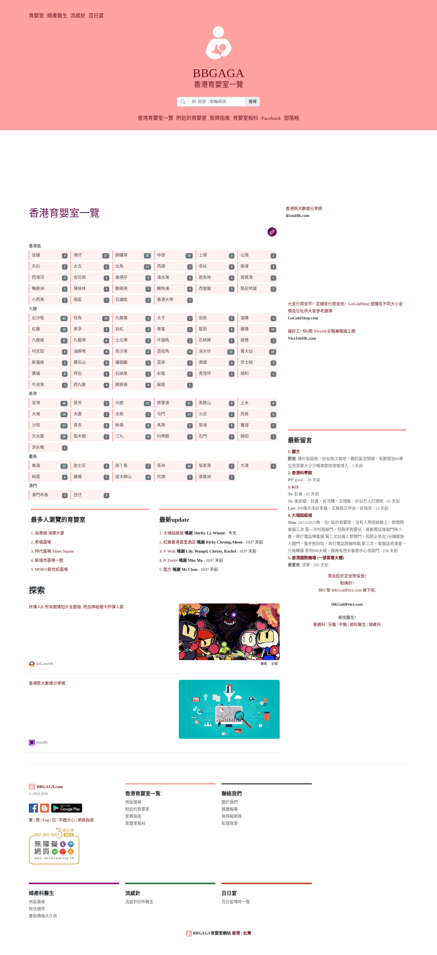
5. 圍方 (165, 569)
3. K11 (293, 487)
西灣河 (38, 277)
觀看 (264, 664)
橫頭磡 (121, 362)
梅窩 (36, 476)
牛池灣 (38, 384)
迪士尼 (80, 465)
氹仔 (78, 495)
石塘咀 (121, 299)
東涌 (36, 465)
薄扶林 (80, 288)
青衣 (78, 425)
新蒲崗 (38, 362)
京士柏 (247, 362)
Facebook (271, 118)
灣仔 (78, 255)
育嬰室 (36, 15)
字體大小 (67, 820)
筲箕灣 (247, 277)
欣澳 (161, 476)
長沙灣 (121, 351)
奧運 (203, 362)
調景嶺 (121, 384)
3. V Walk (167, 551)
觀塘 (245, 329)
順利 (245, 373)
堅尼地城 (249, 288)
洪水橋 (38, 447)
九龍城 (38, 340)
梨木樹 (80, 436)
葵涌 (203, 425)
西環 (161, 266)
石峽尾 (121, 373)
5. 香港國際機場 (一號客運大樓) (316, 558)
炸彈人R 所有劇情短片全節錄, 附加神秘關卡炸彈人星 (76, 607)
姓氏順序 (37, 909)
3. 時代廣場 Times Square (52, 551)
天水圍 (38, 436)
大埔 (36, 414)
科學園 (163, 436)
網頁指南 (86, 820)
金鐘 (36, 255)
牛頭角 (163, 340)
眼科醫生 (358, 624)
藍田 (203, 329)
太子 (161, 318)
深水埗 (205, 351)
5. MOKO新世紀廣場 (49, 569)
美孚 (78, 329)
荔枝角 (163, 351)
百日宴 (96, 15)
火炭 (203, 414)
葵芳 (78, 403)
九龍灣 (80, 340)
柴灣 (245, 266)
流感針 (77, 15)
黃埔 (36, 373)
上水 (245, 403)
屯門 (161, 414)
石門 (203, 436)
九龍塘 (121, 318)
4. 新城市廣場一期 (47, 560)
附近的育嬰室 (191, 118)
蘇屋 (161, 384)
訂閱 (275, 664)
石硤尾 (205, 340)
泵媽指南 (220, 118)
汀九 (119, 436)
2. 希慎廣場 (41, 542)
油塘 (245, 318)
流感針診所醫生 (139, 902)
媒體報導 (230, 809)
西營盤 (205, 288)
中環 (161, 255)
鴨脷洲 (38, 288)
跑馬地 (205, 277)
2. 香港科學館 (300, 473)
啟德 (245, 340)
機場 (78, 476)
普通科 (319, 624)
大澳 (245, 465)
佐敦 (203, 318)
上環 (203, 255)
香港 (236, 933)
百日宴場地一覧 (236, 902)
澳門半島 (40, 495)
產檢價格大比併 (43, 916)
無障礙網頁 (232, 816)
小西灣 (38, 299)
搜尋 (253, 101)
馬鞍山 (205, 403)
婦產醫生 (57, 15)
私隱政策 (230, 823)
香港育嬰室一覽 (155, 118)
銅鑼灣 (121, 255)
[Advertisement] (218, 165)
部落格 (291, 118)
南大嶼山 (123, 476)
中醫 (343, 624)
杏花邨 (80, 277)
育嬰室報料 (245, 118)
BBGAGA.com (50, 787)
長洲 (161, 465)
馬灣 (161, 425)
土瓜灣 (121, 340)
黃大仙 (247, 351)
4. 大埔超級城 (300, 515)
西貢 (245, 414)
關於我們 (230, 802)
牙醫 (332, 624)
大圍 (78, 414)
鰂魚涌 (163, 288)
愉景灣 (205, 465)
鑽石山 (80, 362)
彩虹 (119, 329)
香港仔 (121, 277)
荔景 (161, 362)
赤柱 (203, 266)
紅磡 (36, 329)
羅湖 (245, 425)
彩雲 (161, 373)
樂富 (161, 329)
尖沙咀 (38, 318)
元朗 (119, 403)
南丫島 (121, 465)
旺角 (78, 318)
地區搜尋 (133, 802)
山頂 (245, 255)
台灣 (247, 933)
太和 (119, 414)
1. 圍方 (294, 451)
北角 (119, 266)
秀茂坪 (205, 373)
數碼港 (121, 288)
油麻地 (80, 351)
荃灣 (36, 403)
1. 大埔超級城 (171, 533)
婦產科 (375, 624)
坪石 (78, 373)
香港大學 (165, 299)
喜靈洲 (205, 476)
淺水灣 (163, 277)
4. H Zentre (168, 560)
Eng (45, 820)
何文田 (38, 351)
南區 (78, 299)
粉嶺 (119, 425)
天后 (36, 266)
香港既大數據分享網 (47, 683)
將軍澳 (163, 403)
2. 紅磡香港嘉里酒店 (177, 542)
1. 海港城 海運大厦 (47, 533)
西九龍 (80, 384)
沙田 (36, 425)
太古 (78, 266)
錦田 (245, 436)
